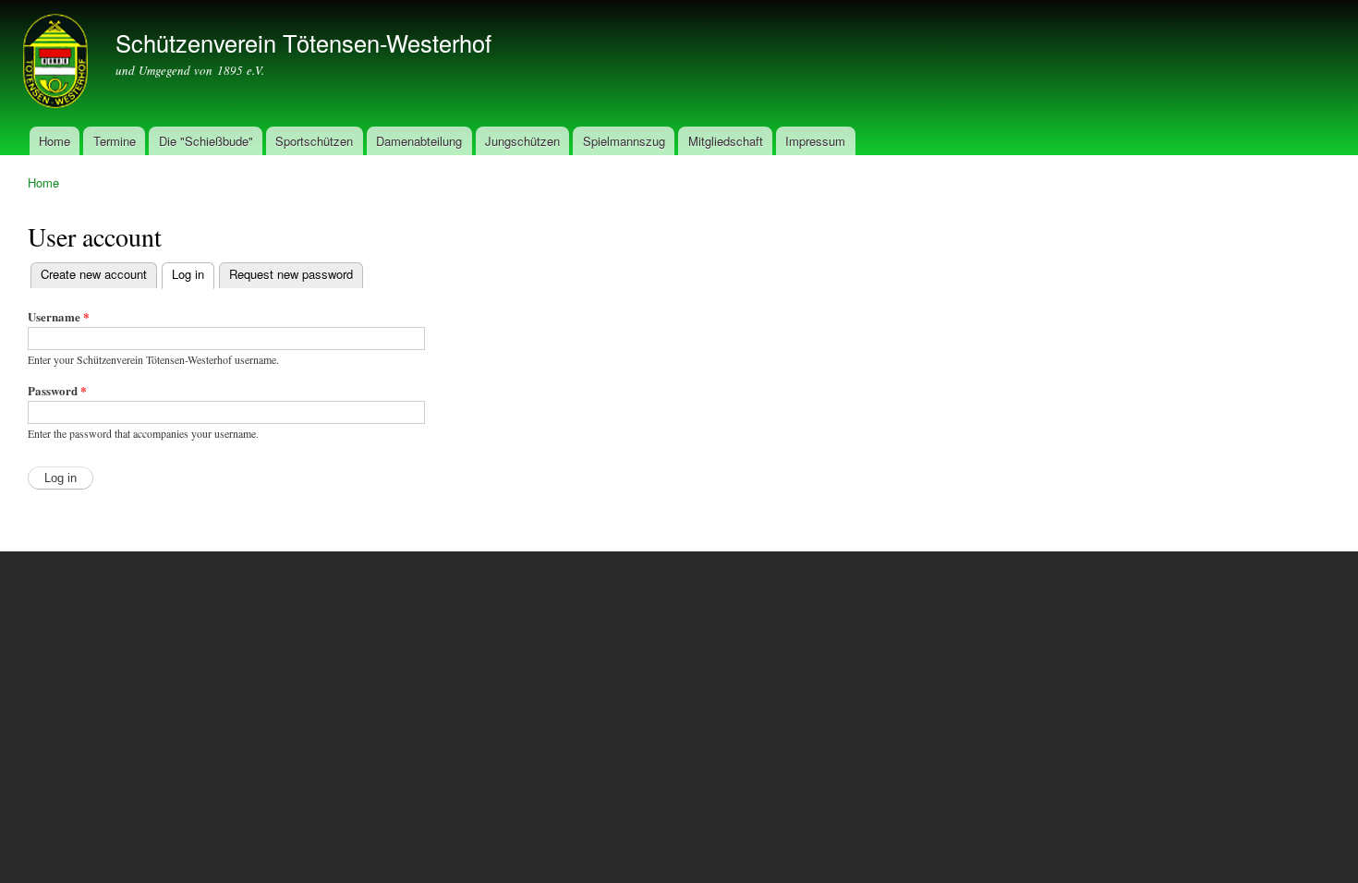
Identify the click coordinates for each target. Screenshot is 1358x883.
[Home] (58, 63)
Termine (114, 141)
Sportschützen (314, 141)
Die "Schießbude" (206, 141)
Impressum (815, 141)
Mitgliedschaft (725, 141)
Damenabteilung (419, 141)
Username (59, 316)
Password (57, 390)
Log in (193, 274)
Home (54, 141)
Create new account (94, 274)
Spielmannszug (624, 141)
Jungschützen (522, 141)
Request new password (291, 274)
